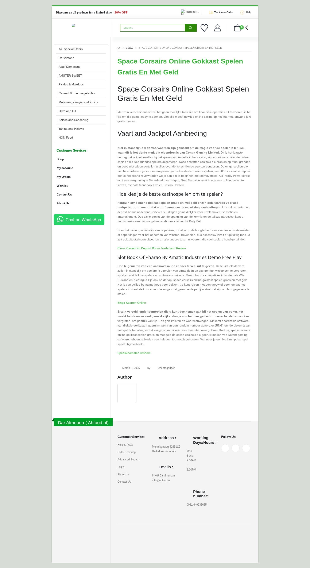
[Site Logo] (82, 25)
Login (120, 466)
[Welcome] (217, 27)
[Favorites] (205, 28)
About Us (63, 203)
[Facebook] (225, 448)
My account (65, 168)
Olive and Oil (67, 111)
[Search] (191, 27)
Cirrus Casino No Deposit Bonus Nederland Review (151, 248)
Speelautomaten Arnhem (134, 353)
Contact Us (64, 194)
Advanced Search (128, 459)
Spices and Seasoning (73, 119)
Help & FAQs (125, 444)
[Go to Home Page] (118, 48)
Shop (60, 159)
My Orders (64, 176)
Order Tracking (126, 452)
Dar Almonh (66, 57)
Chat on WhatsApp (83, 219)
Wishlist (62, 185)
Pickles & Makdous (71, 84)
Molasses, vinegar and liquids (78, 102)
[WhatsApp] (246, 448)
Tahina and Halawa (71, 128)
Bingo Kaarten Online (131, 302)
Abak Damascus (69, 66)
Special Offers (73, 49)
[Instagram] (236, 448)
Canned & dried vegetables (77, 93)
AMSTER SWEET (70, 75)
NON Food (66, 137)
